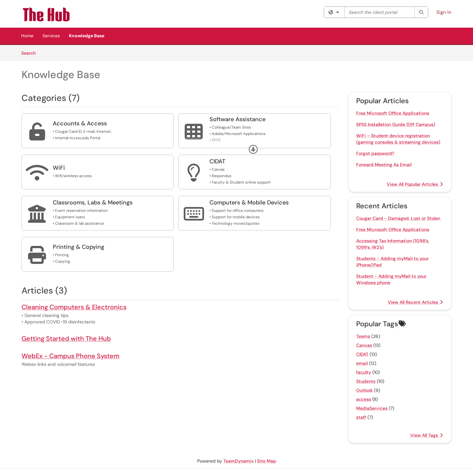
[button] (253, 149)
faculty (363, 372)
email (362, 363)
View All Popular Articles (413, 184)
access (363, 399)
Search (30, 53)
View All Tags (424, 435)
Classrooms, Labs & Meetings (93, 202)
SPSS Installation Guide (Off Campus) (395, 124)
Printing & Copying (78, 247)
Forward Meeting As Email (384, 164)
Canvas (364, 345)
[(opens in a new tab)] (54, 14)
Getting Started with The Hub (66, 338)
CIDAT (217, 161)
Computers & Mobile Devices (249, 202)
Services (51, 36)
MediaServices (371, 408)
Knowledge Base (86, 36)
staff (361, 417)
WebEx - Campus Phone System (70, 356)
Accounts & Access (80, 123)
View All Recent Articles (413, 302)
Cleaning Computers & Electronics (74, 307)
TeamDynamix (238, 461)
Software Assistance (237, 119)
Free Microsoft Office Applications (392, 113)
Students (366, 381)
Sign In (443, 12)
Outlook (364, 390)
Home (27, 36)
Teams (363, 336)
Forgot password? (375, 153)
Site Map (266, 461)
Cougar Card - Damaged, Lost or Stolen (398, 218)
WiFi (59, 168)
